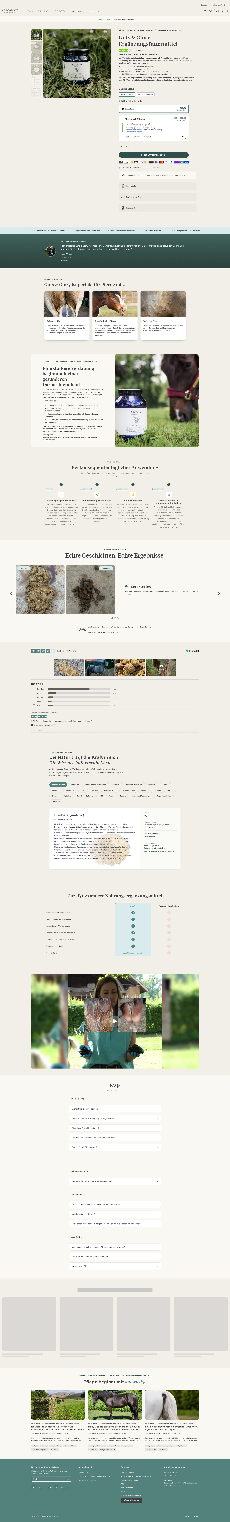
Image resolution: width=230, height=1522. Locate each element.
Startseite (100, 19)
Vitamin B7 (116, 784)
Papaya (123, 796)
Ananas (111, 796)
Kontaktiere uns (127, 1488)
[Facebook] (33, 1487)
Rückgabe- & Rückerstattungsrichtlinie (136, 1476)
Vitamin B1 (56, 802)
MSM (101, 796)
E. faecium (94, 790)
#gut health (181, 1446)
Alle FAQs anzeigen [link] (114, 1090)
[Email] (62, 1487)
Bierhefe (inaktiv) (58, 784)
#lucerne (54, 1450)
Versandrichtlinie (127, 1473)
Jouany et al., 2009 (81, 858)
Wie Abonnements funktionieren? (133, 132)
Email (35, 1479)
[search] (205, 11)
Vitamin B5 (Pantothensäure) (95, 784)
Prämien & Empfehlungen (131, 1495)
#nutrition (93, 1450)
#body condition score (97, 1446)
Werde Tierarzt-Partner (87, 1480)
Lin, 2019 (108, 858)
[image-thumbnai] (36, 34)
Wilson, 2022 (118, 858)
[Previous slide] (11, 594)
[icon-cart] (210, 11)
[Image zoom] (77, 63)
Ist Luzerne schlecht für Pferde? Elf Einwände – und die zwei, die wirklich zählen (57, 1428)
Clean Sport (83, 1473)
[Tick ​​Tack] (45, 1487)
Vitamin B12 (70, 790)
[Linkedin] (56, 1487)
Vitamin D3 (56, 790)
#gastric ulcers (56, 1446)
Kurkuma (170, 790)
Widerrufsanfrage (131, 1500)
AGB (122, 1484)
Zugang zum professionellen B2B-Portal (94, 1476)
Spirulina (67, 796)
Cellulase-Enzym (128, 790)
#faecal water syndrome (165, 1446)
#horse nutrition (69, 1446)
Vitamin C (151, 784)
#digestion (150, 1446)
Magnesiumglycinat (163, 796)
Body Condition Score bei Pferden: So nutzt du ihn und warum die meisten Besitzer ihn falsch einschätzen (114, 1428)
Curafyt (195, 1516)
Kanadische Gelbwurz (85, 796)
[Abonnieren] (68, 1479)
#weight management (107, 1450)
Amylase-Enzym (110, 790)
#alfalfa (35, 1446)
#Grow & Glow (113, 1446)
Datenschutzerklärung (129, 1480)
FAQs (123, 1491)
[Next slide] (219, 594)
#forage (44, 1446)
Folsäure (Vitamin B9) (134, 784)
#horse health (126, 1446)
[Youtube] (50, 1487)
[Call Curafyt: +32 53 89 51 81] (68, 1487)
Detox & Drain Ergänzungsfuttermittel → (160, 851)
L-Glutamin (156, 790)
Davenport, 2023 (97, 858)
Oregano (55, 796)
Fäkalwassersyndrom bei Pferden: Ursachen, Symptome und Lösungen (171, 1428)
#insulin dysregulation (40, 1450)
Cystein (144, 790)
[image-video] (115, 1021)
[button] (112, 618)
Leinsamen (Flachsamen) (141, 796)
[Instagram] (39, 1487)
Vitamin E (164, 784)
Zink (82, 790)
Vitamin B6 (75, 784)
